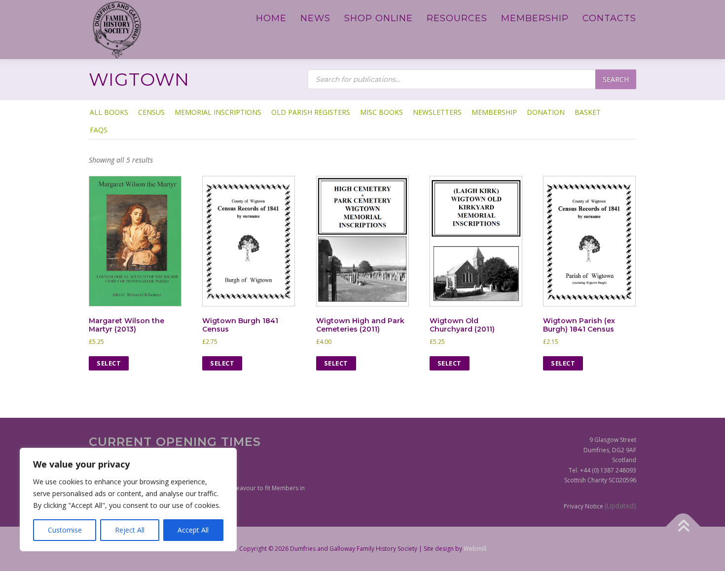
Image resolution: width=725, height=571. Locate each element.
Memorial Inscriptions (218, 112)
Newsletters (437, 112)
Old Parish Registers (310, 112)
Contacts (609, 18)
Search (616, 79)
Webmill (475, 548)
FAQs (99, 129)
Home (271, 18)
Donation (546, 112)
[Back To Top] (683, 526)
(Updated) (620, 505)
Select (109, 363)
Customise (65, 530)
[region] (128, 499)
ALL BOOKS (109, 112)
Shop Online (378, 18)
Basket (588, 112)
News (315, 18)
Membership (535, 18)
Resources (457, 18)
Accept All (193, 530)
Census (151, 112)
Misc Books (381, 112)
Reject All (130, 530)
